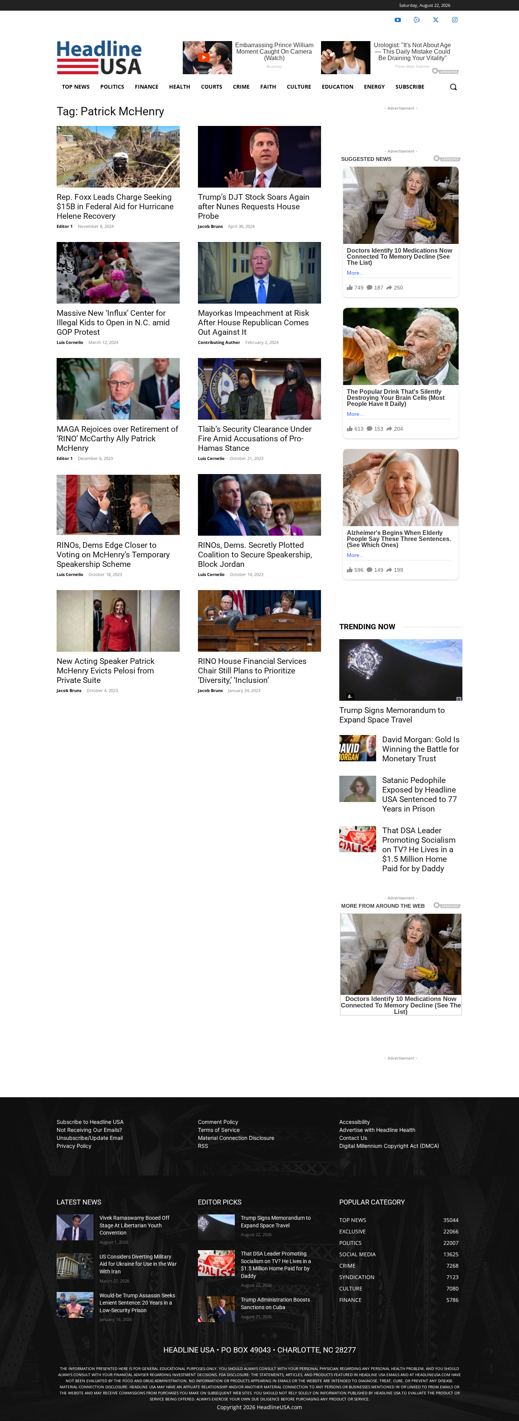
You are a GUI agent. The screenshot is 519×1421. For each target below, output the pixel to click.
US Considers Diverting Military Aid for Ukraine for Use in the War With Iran (138, 1264)
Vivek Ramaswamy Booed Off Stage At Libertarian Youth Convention (134, 1225)
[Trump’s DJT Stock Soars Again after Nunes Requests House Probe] (259, 157)
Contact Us (353, 1138)
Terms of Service (219, 1130)
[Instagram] (454, 20)
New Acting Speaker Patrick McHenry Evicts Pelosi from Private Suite (106, 671)
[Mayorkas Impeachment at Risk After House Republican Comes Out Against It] (259, 273)
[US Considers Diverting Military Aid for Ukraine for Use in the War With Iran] (75, 1266)
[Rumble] (416, 20)
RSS (203, 1146)
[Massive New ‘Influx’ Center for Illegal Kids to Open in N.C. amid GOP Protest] (118, 273)
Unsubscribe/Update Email (90, 1138)
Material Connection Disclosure (236, 1138)
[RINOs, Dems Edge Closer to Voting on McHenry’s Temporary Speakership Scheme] (118, 505)
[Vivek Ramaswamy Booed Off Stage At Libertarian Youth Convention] (75, 1227)
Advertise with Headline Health (377, 1130)
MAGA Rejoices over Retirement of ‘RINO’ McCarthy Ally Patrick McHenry (117, 439)
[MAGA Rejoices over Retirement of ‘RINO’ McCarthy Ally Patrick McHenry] (118, 389)
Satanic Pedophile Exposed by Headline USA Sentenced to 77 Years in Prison (419, 794)
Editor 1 (65, 226)
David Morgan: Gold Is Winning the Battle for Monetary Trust (421, 749)
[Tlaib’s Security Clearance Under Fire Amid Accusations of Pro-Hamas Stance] (259, 389)
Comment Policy (218, 1122)
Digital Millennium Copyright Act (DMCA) (389, 1146)
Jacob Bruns (210, 226)
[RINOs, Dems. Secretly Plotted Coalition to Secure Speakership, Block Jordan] (259, 505)
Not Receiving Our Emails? (89, 1130)
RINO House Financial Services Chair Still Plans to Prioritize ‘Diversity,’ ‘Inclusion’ (252, 671)
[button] (453, 87)
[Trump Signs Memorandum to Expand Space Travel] (400, 670)
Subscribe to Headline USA (90, 1122)
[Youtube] (397, 20)
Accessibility (354, 1122)
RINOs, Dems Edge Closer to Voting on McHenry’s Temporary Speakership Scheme (113, 555)
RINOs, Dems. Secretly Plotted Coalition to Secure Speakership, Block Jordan (255, 555)
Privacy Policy (74, 1146)
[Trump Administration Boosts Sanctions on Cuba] (216, 1309)
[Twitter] (435, 20)
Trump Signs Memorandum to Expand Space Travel (392, 715)
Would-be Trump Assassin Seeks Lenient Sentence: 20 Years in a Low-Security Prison (137, 1302)
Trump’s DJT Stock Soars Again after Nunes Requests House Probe (254, 207)
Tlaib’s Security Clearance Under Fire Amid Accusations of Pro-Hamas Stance (255, 439)
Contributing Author (219, 342)
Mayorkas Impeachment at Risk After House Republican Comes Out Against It (253, 323)
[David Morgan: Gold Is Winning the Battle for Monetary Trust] (357, 748)
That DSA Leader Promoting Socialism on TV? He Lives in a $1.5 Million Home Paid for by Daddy (419, 849)
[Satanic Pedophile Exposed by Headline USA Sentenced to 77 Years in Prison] (357, 789)
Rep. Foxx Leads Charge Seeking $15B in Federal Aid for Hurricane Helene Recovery (115, 207)
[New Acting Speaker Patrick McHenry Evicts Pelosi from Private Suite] (118, 621)
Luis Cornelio (70, 342)
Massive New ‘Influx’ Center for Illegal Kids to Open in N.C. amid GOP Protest (113, 323)
